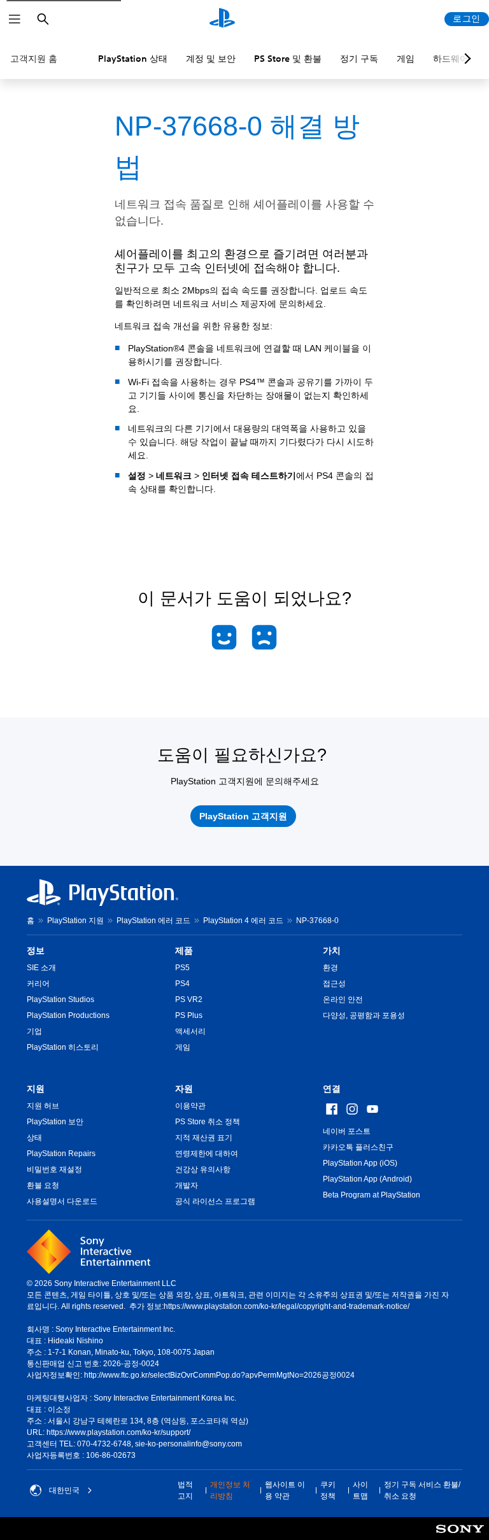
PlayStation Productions (68, 1015)
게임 (406, 58)
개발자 (186, 1185)
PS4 (182, 983)
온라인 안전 (343, 999)
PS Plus (188, 1015)
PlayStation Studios (60, 999)
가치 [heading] (332, 950)
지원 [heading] (36, 1089)
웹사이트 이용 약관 (285, 1490)
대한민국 (64, 1490)
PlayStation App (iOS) (360, 1163)
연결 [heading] (332, 1089)
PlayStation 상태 (132, 58)
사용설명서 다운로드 (62, 1201)
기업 (34, 1031)
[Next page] (465, 58)
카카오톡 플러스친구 (358, 1147)
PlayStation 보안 (55, 1121)
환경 (330, 967)
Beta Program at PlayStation (371, 1194)
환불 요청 (43, 1185)
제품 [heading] (184, 950)
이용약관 (190, 1105)
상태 (34, 1137)
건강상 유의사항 (202, 1169)
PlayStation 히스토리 (63, 1047)
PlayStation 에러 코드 (153, 920)
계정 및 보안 (211, 58)
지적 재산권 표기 (203, 1137)
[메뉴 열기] (15, 19)
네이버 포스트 (347, 1131)
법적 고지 (185, 1490)
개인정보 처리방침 (230, 1490)
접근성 (334, 983)
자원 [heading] (184, 1089)
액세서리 (190, 1031)
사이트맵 (360, 1490)
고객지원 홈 (33, 58)
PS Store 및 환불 (288, 58)
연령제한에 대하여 (206, 1153)
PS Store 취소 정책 (207, 1121)
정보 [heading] (36, 950)
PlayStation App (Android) (367, 1179)
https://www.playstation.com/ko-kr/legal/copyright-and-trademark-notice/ (286, 1306)
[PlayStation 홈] (222, 19)
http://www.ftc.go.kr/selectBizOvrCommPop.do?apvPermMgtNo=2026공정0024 (219, 1375)
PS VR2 (188, 999)
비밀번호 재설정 (54, 1169)
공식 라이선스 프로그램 (215, 1201)
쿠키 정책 (328, 1490)
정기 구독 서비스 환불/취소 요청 (422, 1490)
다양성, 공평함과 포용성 (364, 1015)
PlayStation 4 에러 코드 (243, 920)
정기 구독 (359, 58)
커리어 (38, 983)
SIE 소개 (41, 967)
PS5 (182, 967)
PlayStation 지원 (75, 920)
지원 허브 (43, 1105)
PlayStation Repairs (61, 1153)
